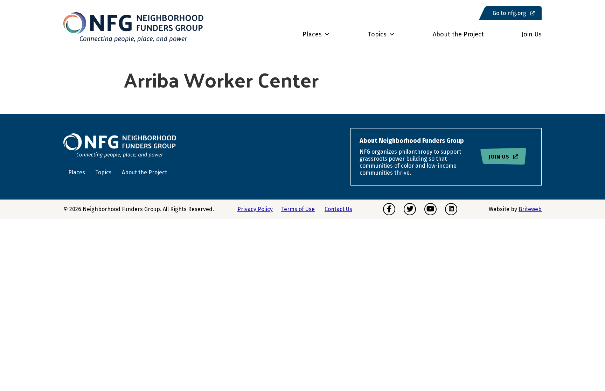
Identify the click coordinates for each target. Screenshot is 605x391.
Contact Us (338, 209)
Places (312, 34)
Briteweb (530, 209)
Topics (377, 34)
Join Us (532, 34)
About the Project (458, 34)
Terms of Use (298, 209)
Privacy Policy (255, 209)
